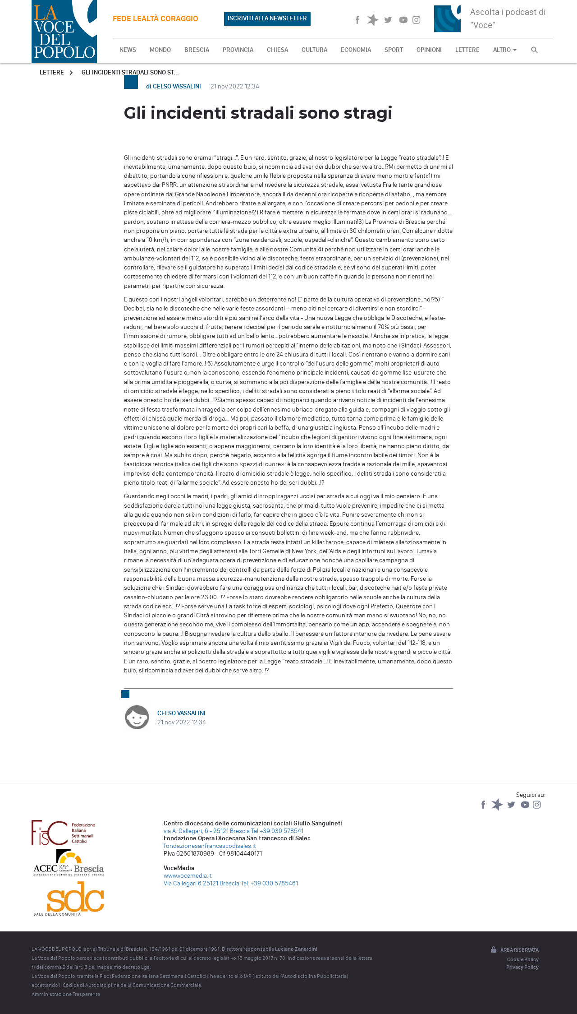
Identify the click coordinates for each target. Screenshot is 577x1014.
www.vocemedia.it (188, 876)
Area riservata (519, 950)
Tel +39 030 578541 (277, 831)
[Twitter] (512, 809)
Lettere (52, 72)
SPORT (394, 50)
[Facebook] (484, 809)
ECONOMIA (356, 50)
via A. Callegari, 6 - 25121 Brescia (207, 831)
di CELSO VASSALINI (174, 86)
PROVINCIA (238, 50)
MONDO (160, 50)
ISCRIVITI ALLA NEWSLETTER (267, 18)
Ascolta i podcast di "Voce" (508, 18)
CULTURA (314, 50)
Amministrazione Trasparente (66, 994)
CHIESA (277, 50)
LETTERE (467, 50)
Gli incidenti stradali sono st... (130, 72)
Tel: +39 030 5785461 (269, 883)
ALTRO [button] (502, 50)
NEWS (127, 50)
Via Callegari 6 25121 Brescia (201, 883)
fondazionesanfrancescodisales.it (210, 846)
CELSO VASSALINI (181, 713)
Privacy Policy (522, 967)
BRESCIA (196, 50)
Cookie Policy (523, 959)
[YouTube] (526, 809)
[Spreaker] (498, 809)
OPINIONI (429, 50)
